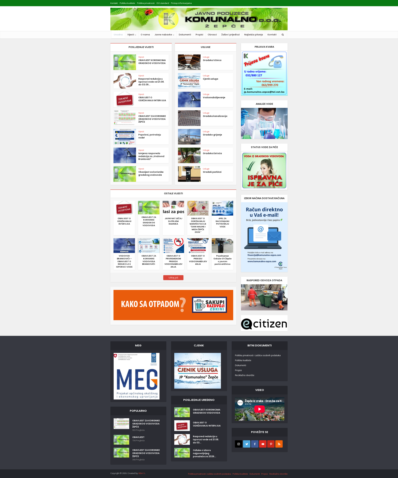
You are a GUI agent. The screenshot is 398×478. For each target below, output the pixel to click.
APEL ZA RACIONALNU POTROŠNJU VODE (222, 222)
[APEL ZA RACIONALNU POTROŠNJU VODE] (222, 208)
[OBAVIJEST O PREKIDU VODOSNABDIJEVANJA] (198, 245)
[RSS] (279, 444)
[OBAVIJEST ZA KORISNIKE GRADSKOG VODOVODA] (149, 207)
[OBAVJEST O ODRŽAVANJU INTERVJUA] (124, 208)
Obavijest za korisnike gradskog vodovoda (151, 173)
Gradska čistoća (212, 153)
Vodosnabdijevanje (214, 97)
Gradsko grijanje (212, 134)
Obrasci (212, 34)
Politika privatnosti (146, 3)
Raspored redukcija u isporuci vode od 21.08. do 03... (206, 439)
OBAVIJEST (138, 437)
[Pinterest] (271, 444)
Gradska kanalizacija (215, 116)
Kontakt (114, 3)
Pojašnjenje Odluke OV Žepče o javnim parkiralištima (222, 260)
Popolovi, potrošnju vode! (149, 136)
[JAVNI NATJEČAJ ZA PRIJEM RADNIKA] (173, 208)
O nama (145, 34)
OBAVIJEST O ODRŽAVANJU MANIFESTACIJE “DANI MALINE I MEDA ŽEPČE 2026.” (198, 225)
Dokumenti (185, 34)
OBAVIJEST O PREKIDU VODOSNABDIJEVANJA (198, 260)
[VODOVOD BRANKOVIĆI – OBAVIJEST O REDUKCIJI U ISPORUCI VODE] (124, 245)
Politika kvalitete (127, 3)
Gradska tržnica (212, 60)
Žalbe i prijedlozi (230, 34)
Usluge (206, 57)
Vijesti (130, 34)
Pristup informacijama (181, 3)
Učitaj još (173, 277)
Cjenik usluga (210, 78)
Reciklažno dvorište (244, 375)
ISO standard (163, 3)
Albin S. (141, 473)
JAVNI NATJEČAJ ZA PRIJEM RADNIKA (173, 221)
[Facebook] (254, 444)
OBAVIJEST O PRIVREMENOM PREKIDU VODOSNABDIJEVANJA (173, 261)
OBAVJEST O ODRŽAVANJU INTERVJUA (152, 99)
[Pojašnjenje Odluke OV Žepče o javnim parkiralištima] (222, 245)
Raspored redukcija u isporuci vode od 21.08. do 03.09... (151, 81)
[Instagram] (238, 444)
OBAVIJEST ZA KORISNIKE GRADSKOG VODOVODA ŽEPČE (152, 119)
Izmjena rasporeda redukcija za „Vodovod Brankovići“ (151, 156)
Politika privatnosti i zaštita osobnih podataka (258, 355)
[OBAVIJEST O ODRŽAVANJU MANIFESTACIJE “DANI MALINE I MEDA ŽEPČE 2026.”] (198, 208)
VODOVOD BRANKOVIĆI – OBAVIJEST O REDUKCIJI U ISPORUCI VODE (124, 261)
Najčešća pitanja (253, 34)
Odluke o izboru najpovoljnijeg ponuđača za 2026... (204, 453)
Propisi (199, 34)
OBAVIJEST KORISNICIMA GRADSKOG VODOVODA (152, 62)
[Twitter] (246, 444)
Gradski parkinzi (212, 172)
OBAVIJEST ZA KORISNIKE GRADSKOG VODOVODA (148, 221)
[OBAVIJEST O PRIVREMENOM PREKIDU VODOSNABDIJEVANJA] (173, 245)
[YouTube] (262, 444)
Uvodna (118, 34)
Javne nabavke (163, 34)
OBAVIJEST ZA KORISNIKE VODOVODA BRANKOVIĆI (148, 260)
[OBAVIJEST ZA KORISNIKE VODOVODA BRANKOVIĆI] (149, 245)
